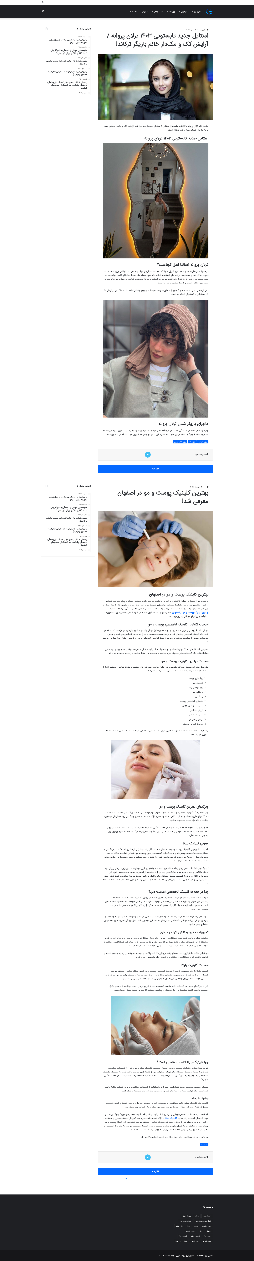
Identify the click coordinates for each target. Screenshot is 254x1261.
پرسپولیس (195, 1241)
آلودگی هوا (207, 1216)
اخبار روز (197, 11)
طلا (188, 1226)
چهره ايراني (203, 442)
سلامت (134, 11)
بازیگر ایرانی (186, 1216)
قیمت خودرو (190, 1231)
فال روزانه (179, 1226)
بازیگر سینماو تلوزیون (203, 1221)
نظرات (155, 469)
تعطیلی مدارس (185, 1221)
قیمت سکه (195, 1236)
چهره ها (172, 11)
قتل (200, 1231)
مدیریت (203, 30)
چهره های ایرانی (180, 442)
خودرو (196, 1226)
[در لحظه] (209, 11)
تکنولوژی (184, 11)
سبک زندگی (158, 11)
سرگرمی (145, 11)
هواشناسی (207, 1241)
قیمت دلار (207, 1236)
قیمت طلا (183, 1236)
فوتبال (209, 1231)
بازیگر (197, 1216)
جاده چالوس (206, 1226)
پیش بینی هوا (181, 1241)
